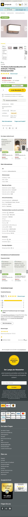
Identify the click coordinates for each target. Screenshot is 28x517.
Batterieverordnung (6, 438)
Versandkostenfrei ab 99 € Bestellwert (12, 94)
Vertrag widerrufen (5, 444)
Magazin (3, 458)
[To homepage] (6, 4)
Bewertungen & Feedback (7, 462)
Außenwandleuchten (20, 13)
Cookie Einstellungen (6, 448)
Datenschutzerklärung (15, 398)
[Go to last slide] (1, 149)
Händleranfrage (5, 466)
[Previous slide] (2, 52)
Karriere (3, 468)
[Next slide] (26, 52)
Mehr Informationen (7, 121)
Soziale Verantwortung (6, 470)
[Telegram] (16, 128)
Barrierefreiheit (5, 472)
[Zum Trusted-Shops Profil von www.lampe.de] (14, 491)
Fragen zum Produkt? (20, 121)
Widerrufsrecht (5, 442)
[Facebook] (3, 128)
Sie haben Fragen (5, 430)
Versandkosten (12, 82)
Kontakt (3, 460)
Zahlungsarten (4, 434)
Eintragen (14, 387)
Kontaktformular (5, 395)
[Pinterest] (9, 128)
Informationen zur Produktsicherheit (10, 254)
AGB (2, 440)
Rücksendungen (5, 446)
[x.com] (6, 128)
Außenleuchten (10, 13)
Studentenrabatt (5, 464)
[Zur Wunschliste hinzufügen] (25, 78)
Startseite (3, 13)
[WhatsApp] (13, 128)
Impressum (4, 474)
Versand (3, 436)
